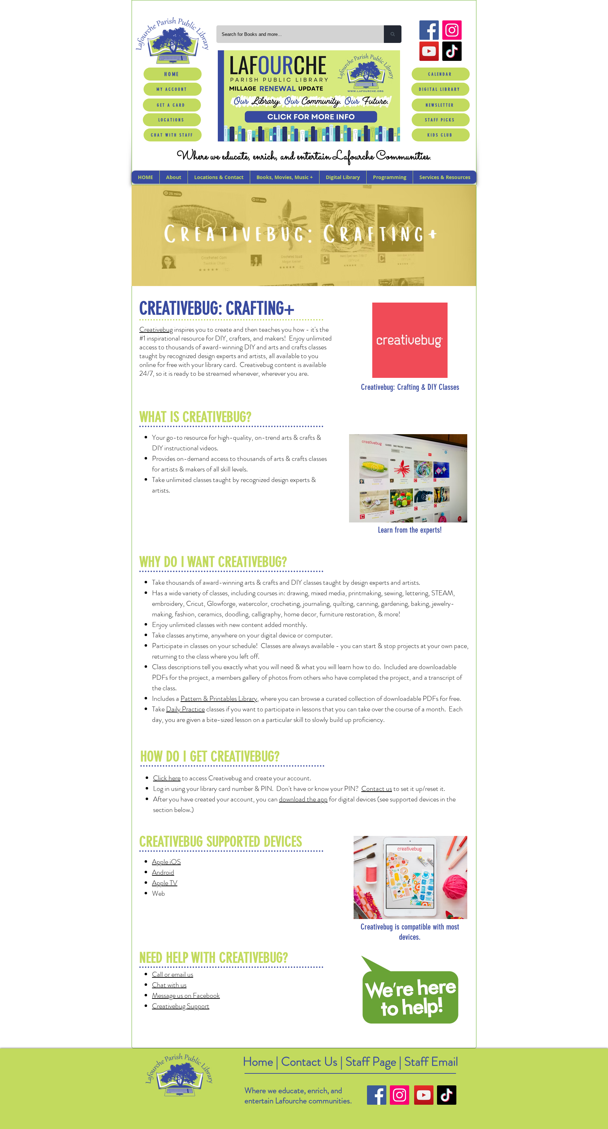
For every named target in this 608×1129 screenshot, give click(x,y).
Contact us (376, 789)
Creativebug (156, 329)
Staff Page (371, 1061)
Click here (166, 778)
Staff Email (431, 1061)
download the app (303, 799)
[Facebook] (429, 30)
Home (258, 1061)
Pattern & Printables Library (218, 698)
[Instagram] (452, 30)
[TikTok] (452, 51)
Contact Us (310, 1061)
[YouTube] (429, 51)
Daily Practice (185, 709)
